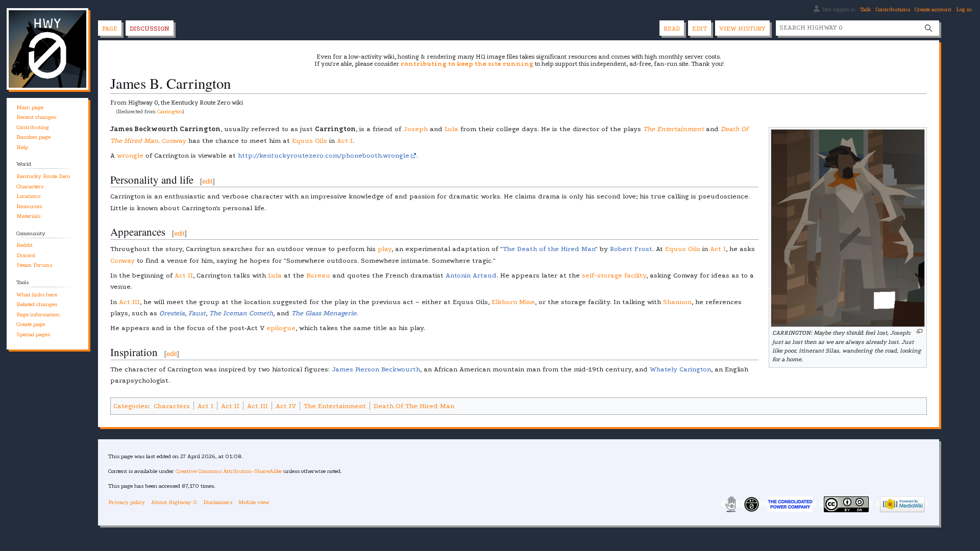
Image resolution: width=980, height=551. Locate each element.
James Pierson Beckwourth (376, 369)
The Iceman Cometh (241, 313)
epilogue (281, 328)
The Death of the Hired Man (549, 249)
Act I (345, 140)
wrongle (130, 155)
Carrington (170, 111)
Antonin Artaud (471, 275)
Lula (451, 129)
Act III (129, 302)
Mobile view (254, 502)
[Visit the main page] (47, 49)
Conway (174, 140)
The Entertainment (673, 129)
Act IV (286, 406)
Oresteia (172, 313)
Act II (184, 275)
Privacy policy (126, 502)
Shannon (677, 302)
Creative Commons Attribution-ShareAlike (229, 471)
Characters (172, 406)
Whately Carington (680, 369)
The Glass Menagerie (323, 313)
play (384, 249)
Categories (130, 406)
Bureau (318, 275)
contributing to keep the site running (467, 63)
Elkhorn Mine (513, 302)
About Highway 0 (174, 502)
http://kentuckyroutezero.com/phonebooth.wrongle (323, 155)
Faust (197, 313)
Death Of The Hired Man (414, 406)
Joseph (415, 129)
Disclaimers (217, 502)
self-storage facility (614, 275)
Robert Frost (631, 249)
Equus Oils (309, 140)
